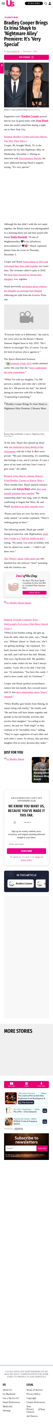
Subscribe (34, 3)
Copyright (31, 1398)
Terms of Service (34, 1390)
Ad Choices (32, 1416)
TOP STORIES (24, 57)
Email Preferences (11, 1402)
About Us (7, 1390)
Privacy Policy (26, 860)
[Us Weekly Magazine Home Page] (9, 3)
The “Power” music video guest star (22, 558)
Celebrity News (11, 17)
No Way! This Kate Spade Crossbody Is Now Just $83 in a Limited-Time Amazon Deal (34, 584)
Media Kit (7, 1406)
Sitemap (6, 1410)
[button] (45, 3)
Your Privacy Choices (30, 1409)
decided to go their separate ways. (27, 506)
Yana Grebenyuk (13, 51)
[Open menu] (3, 3)
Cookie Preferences (35, 1402)
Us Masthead (9, 1394)
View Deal (34, 593)
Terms (37, 857)
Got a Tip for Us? (11, 1398)
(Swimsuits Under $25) (18, 363)
